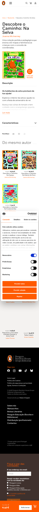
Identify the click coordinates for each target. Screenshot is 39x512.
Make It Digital (25, 398)
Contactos (12, 423)
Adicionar (25, 508)
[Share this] (19, 134)
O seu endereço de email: (17, 470)
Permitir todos (19, 284)
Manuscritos (12, 409)
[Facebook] (8, 370)
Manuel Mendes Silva (28, 302)
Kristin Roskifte (28, 337)
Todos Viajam (28, 335)
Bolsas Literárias (14, 412)
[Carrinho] (31, 3)
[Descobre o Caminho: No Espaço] (10, 151)
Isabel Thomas (10, 338)
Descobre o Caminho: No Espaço (10, 174)
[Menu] (10, 3)
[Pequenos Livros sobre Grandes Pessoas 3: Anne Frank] (10, 310)
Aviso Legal (11, 378)
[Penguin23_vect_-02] (13, 435)
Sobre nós (11, 406)
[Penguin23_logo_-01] (3, 3)
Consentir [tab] (6, 219)
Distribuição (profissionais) (19, 420)
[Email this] (13, 134)
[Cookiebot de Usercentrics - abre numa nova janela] (28, 214)
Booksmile (11, 18)
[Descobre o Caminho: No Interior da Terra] (29, 151)
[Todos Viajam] (29, 310)
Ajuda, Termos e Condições (16, 385)
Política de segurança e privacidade (19, 383)
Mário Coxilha (10, 302)
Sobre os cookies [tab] (30, 219)
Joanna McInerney (11, 36)
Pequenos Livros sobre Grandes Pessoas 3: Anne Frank (10, 334)
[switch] (34, 261)
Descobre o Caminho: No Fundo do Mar (10, 208)
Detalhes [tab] (17, 219)
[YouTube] (20, 370)
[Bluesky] (31, 370)
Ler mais (6, 113)
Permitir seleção (19, 290)
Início (4, 18)
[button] (26, 3)
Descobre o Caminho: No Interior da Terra (28, 174)
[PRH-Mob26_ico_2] (30, 71)
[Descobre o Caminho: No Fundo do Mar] (10, 185)
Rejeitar (19, 296)
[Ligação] (36, 3)
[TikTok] (26, 370)
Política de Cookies (13, 381)
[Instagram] (14, 370)
